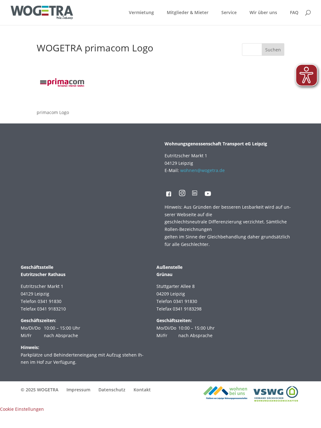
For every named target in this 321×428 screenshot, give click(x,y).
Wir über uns (263, 12)
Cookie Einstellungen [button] (22, 409)
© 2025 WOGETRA (39, 390)
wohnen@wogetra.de (202, 170)
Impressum (78, 390)
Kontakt (142, 390)
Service (229, 12)
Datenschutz (111, 390)
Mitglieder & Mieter (187, 12)
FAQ (294, 12)
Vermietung (141, 12)
